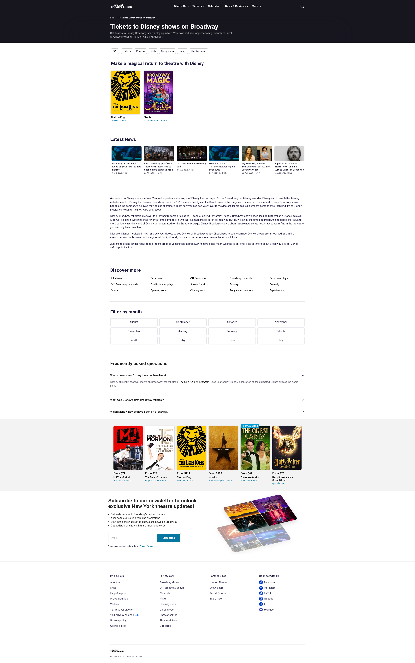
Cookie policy (118, 625)
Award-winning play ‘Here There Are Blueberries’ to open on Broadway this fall (158, 166)
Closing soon (198, 290)
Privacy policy (118, 620)
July (281, 340)
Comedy (274, 284)
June (232, 340)
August (134, 322)
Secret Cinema (217, 593)
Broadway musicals (241, 278)
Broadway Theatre (249, 481)
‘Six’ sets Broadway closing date (192, 165)
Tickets (197, 6)
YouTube (269, 609)
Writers (114, 604)
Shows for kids (199, 284)
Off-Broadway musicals (124, 284)
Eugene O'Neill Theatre (155, 481)
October (232, 322)
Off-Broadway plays (162, 284)
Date (125, 51)
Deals (153, 51)
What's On (180, 6)
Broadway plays (279, 278)
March (281, 331)
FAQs (113, 587)
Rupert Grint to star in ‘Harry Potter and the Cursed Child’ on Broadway (289, 166)
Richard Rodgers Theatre (220, 481)
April (134, 340)
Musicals (165, 593)
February (232, 331)
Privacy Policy (146, 546)
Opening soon (159, 290)
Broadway (156, 278)
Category (166, 51)
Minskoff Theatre (118, 121)
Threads (268, 598)
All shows (116, 278)
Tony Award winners (241, 290)
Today (182, 51)
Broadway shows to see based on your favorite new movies (126, 166)
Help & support (119, 593)
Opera (114, 290)
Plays (163, 598)
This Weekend (198, 51)
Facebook (269, 582)
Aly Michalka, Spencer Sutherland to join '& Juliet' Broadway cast (256, 166)
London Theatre (218, 582)
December (134, 331)
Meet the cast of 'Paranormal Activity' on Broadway (222, 166)
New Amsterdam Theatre (155, 121)
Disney (234, 284)
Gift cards (165, 625)
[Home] (121, 6)
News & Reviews (235, 6)
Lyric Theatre (278, 483)
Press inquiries (119, 598)
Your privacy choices (122, 615)
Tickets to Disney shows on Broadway (137, 18)
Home (113, 18)
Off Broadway (198, 278)
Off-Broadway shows (172, 587)
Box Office (215, 598)
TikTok (268, 593)
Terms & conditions (121, 609)
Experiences (277, 290)
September (183, 322)
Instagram (269, 587)
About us (115, 582)
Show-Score (216, 587)
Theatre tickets (168, 620)
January (183, 331)
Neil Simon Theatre (122, 481)
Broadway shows (170, 582)
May (182, 340)
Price (139, 51)
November (281, 322)
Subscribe (169, 537)
